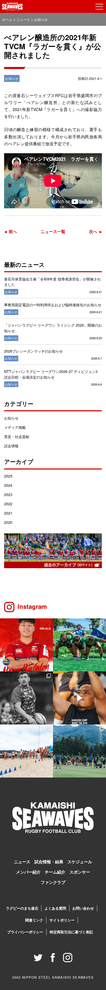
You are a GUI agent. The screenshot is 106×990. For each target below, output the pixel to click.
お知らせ (11, 418)
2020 (8, 522)
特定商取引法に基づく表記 (71, 931)
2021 (8, 513)
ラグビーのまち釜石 (22, 908)
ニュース (22, 862)
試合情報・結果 (48, 862)
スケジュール (79, 862)
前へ (13, 231)
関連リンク (34, 920)
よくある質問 (55, 908)
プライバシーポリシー (25, 931)
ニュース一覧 (53, 231)
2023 (8, 494)
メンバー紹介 (28, 872)
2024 (8, 485)
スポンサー (79, 872)
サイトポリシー (62, 920)
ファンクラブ (53, 882)
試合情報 (11, 445)
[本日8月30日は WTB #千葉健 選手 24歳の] (26, 644)
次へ (93, 231)
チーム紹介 (55, 872)
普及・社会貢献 (16, 436)
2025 (8, 476)
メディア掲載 (15, 427)
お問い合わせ (83, 908)
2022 (8, 503)
